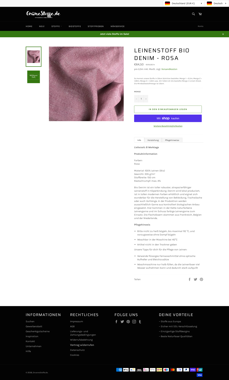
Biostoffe (75, 26)
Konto (200, 26)
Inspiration (32, 336)
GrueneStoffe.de (40, 372)
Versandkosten (169, 69)
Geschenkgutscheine (38, 331)
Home (29, 26)
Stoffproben (96, 26)
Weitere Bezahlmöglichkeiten (168, 126)
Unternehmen (33, 346)
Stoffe (55, 26)
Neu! (41, 26)
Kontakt (30, 341)
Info (139, 140)
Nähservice (118, 26)
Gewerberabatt (34, 326)
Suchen (30, 321)
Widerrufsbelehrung (81, 339)
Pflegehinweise (172, 140)
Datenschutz (77, 349)
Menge (137, 92)
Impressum (76, 321)
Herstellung (153, 140)
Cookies (74, 354)
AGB (72, 326)
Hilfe (28, 351)
